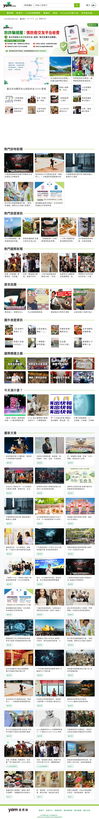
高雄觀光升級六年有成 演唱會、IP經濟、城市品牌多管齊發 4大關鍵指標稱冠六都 (49, 640)
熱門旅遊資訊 (13, 213)
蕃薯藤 (9, 5)
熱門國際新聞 (13, 249)
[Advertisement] (49, 131)
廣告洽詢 (86, 810)
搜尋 (55, 13)
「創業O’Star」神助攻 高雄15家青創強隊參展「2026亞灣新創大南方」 (19, 580)
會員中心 (49, 810)
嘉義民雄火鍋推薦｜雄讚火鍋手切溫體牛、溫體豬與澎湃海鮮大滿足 (18, 792)
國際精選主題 (13, 353)
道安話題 (10, 284)
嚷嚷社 (46, 13)
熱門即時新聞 (13, 149)
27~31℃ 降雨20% (36, 19)
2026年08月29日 (11, 19)
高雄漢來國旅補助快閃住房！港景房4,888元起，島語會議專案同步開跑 (80, 762)
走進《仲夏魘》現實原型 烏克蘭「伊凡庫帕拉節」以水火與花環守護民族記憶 (18, 762)
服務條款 (58, 810)
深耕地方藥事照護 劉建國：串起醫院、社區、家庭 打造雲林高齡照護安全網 (49, 458)
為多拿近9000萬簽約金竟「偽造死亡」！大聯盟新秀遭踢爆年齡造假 (18, 701)
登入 (88, 5)
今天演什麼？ (13, 390)
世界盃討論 (86, 13)
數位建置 (77, 810)
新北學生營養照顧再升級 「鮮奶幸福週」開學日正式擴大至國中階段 (80, 640)
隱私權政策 (68, 810)
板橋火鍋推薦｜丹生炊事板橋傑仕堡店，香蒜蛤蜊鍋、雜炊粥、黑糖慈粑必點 (79, 792)
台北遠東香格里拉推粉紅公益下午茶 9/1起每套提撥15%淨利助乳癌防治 (49, 519)
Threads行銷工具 (69, 13)
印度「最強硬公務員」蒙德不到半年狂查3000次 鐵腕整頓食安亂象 (49, 762)
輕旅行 (19, 13)
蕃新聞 (10, 13)
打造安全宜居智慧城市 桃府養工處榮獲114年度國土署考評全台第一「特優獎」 (49, 701)
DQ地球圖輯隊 (33, 13)
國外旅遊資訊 (13, 320)
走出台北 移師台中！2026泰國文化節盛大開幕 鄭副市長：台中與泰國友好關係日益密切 (19, 489)
